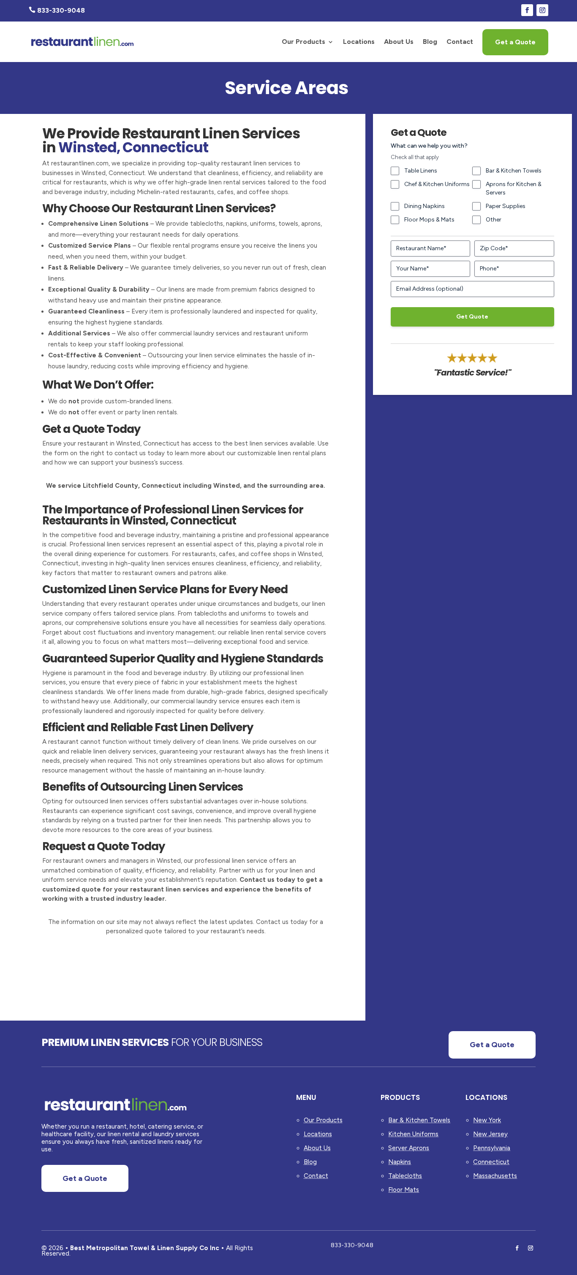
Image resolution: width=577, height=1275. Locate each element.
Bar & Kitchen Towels (514, 170)
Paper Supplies (505, 206)
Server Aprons (408, 1148)
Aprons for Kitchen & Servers (514, 188)
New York (487, 1120)
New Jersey (490, 1134)
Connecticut (491, 1162)
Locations (359, 42)
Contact (459, 42)
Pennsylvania (491, 1148)
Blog (430, 42)
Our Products (303, 42)
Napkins (399, 1162)
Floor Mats (403, 1190)
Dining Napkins (424, 206)
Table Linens (420, 170)
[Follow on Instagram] (542, 10)
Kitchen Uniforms (413, 1134)
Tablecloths (405, 1176)
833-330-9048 (352, 1245)
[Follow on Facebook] (527, 10)
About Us (399, 42)
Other (493, 219)
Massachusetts (495, 1176)
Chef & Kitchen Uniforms (437, 184)
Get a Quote (515, 42)
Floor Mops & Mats (429, 219)
